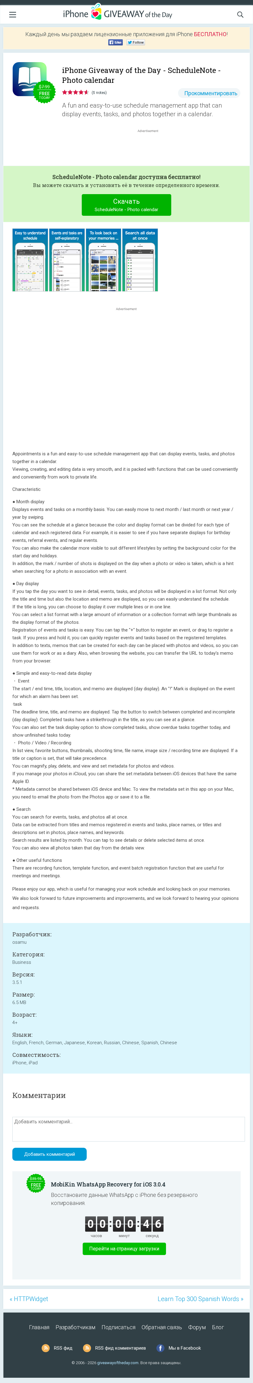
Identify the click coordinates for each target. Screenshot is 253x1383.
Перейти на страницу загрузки (124, 1249)
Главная (39, 1327)
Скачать (126, 205)
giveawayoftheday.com (118, 1362)
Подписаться (118, 1327)
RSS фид (63, 1348)
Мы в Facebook (185, 1348)
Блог (218, 1327)
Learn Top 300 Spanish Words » (200, 1299)
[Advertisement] (151, 148)
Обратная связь (162, 1327)
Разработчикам (75, 1327)
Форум (197, 1327)
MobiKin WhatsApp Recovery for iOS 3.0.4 (108, 1184)
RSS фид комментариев (120, 1348)
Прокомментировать (210, 93)
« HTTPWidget (29, 1299)
